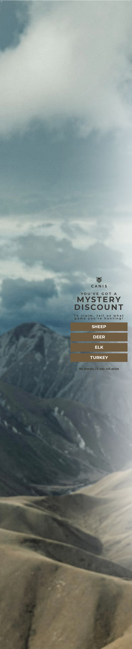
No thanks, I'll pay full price (99, 368)
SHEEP (99, 326)
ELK (99, 347)
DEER (99, 336)
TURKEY (99, 357)
